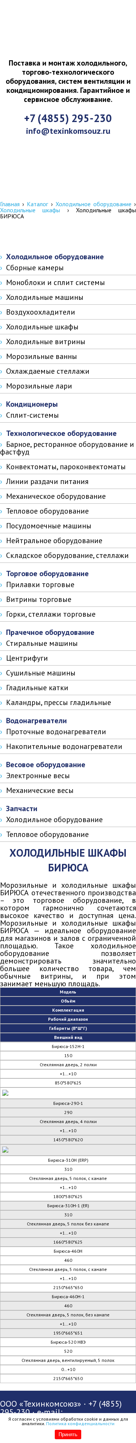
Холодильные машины (44, 297)
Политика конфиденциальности (80, 1423)
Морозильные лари (39, 386)
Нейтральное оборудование (54, 540)
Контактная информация (71, 193)
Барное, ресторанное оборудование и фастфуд (67, 448)
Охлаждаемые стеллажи (48, 371)
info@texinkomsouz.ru (68, 130)
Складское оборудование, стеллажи (67, 555)
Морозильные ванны (41, 356)
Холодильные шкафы (30, 210)
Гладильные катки (37, 688)
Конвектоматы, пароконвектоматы (66, 467)
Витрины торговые (38, 599)
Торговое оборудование (47, 573)
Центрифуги (27, 658)
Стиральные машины (42, 643)
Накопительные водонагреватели (64, 746)
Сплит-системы (32, 415)
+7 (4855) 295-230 (68, 118)
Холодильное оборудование (93, 204)
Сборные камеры (35, 268)
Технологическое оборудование (61, 433)
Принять (68, 1434)
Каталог (37, 204)
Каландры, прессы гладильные (58, 702)
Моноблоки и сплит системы (55, 282)
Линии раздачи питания (47, 481)
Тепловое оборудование (47, 511)
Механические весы (40, 790)
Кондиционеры (32, 404)
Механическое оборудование (56, 496)
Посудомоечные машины (48, 526)
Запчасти (21, 808)
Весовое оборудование (45, 764)
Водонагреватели (36, 720)
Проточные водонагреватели (56, 731)
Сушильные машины (41, 673)
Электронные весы (38, 775)
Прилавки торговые (40, 584)
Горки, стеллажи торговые (51, 614)
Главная (10, 204)
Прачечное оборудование (50, 632)
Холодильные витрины (45, 341)
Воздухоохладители (40, 312)
